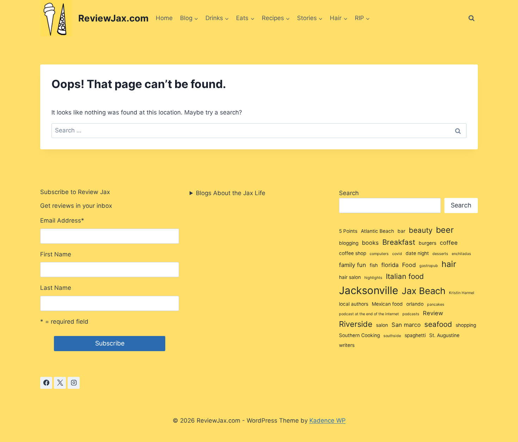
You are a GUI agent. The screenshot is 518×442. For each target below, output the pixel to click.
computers (379, 253)
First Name (55, 254)
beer (445, 230)
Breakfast (398, 242)
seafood (438, 324)
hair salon (350, 277)
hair (449, 264)
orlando (415, 304)
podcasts (410, 314)
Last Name (55, 287)
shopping (466, 325)
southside (392, 336)
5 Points (348, 231)
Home (164, 17)
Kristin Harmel (461, 293)
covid (397, 253)
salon (382, 325)
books (370, 242)
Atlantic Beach (377, 231)
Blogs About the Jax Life (230, 193)
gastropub (428, 265)
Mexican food (387, 304)
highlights (373, 277)
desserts (440, 253)
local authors (353, 304)
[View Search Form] (471, 18)
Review (433, 313)
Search (349, 193)
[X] (60, 383)
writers (346, 345)
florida (390, 264)
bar (401, 231)
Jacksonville (368, 290)
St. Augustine (444, 335)
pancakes (435, 304)
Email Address (62, 220)
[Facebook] (46, 383)
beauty (420, 230)
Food (409, 264)
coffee (449, 242)
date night (417, 253)
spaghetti (415, 335)
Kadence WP (327, 420)
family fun (352, 264)
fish (374, 265)
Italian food (405, 276)
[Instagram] (74, 383)
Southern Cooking (359, 335)
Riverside (355, 324)
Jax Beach (423, 290)
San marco (406, 324)
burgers (427, 243)
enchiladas (461, 253)
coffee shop (352, 253)
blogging (348, 243)
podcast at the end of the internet (369, 314)
